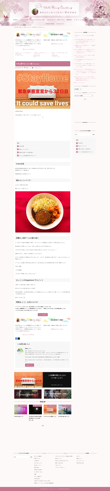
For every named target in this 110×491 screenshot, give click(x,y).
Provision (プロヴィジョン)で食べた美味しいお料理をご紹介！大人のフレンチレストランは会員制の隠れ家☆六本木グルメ (85, 78)
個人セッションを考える (28, 49)
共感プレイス (37, 458)
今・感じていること (38, 67)
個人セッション (58, 458)
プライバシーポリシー (80, 82)
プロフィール (58, 465)
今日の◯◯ (37, 478)
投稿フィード (79, 458)
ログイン (78, 456)
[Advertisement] (42, 128)
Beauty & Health (38, 469)
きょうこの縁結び (38, 456)
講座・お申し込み (59, 463)
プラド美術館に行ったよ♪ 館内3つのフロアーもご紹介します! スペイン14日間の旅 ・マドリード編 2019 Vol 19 (86, 51)
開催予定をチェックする (57, 43)
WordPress (67, 489)
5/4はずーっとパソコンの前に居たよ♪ (23, 52)
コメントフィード (80, 460)
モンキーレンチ (55, 489)
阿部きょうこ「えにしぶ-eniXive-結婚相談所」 (44, 483)
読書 (35, 474)
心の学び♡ (36, 460)
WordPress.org (80, 463)
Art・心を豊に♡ (37, 476)
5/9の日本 (21, 146)
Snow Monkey (43, 489)
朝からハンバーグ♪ (23, 149)
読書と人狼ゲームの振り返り (26, 152)
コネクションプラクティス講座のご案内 (63, 456)
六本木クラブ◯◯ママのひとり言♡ (42, 480)
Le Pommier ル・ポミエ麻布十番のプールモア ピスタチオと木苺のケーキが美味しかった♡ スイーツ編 (85, 65)
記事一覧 (38, 365)
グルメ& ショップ (38, 463)
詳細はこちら (29, 365)
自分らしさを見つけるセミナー (62, 460)
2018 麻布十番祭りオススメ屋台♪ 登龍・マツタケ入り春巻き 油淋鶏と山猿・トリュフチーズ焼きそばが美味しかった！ (85, 41)
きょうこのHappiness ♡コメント (27, 155)
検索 (94, 134)
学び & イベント (37, 465)
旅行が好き (36, 467)
